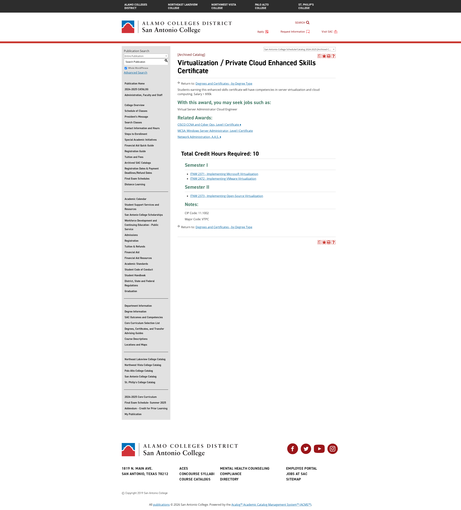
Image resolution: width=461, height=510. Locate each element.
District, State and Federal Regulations (140, 283)
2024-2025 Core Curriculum (141, 397)
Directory (229, 479)
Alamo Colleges (135, 6)
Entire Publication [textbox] (134, 56)
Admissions (131, 235)
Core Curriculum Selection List (142, 323)
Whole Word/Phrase (138, 68)
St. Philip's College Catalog (140, 382)
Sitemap (293, 479)
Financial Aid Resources (138, 258)
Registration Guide (135, 151)
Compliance (231, 473)
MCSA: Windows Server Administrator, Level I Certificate (215, 131)
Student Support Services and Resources (142, 207)
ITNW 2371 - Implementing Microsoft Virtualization (224, 174)
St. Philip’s (306, 6)
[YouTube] (319, 453)
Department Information (138, 306)
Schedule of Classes (136, 111)
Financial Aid (132, 252)
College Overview (134, 105)
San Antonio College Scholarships (144, 215)
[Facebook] (292, 453)
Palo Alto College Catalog (139, 371)
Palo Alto (262, 6)
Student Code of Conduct (139, 269)
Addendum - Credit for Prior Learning (146, 408)
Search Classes (133, 122)
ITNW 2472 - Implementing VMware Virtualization (223, 179)
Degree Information (135, 311)
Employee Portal (301, 468)
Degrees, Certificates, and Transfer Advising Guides (144, 331)
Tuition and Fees (134, 157)
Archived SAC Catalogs (138, 163)
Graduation (131, 291)
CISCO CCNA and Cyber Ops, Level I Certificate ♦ (209, 125)
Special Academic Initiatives (141, 140)
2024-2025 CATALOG (136, 89)
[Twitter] (306, 453)
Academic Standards (136, 264)
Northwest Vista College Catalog (143, 365)
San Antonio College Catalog (140, 376)
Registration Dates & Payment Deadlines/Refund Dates (142, 171)
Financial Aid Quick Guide (139, 145)
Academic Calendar (135, 199)
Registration (131, 241)
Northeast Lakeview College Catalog (145, 359)
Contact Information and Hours (142, 128)
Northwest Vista (223, 6)
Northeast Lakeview (183, 6)
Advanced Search (135, 73)
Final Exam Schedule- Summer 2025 (145, 402)
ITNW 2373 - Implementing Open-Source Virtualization (226, 196)
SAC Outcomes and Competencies (144, 317)
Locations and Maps (136, 344)
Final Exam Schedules (137, 178)
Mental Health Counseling (245, 468)
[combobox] (300, 49)
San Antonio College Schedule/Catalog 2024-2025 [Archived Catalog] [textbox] (299, 49)
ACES (183, 468)
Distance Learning (135, 184)
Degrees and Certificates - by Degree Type (224, 84)
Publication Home (135, 83)
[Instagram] (332, 453)
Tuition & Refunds (135, 246)
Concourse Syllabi (196, 473)
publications (161, 505)
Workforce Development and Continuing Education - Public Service (141, 225)
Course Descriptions (136, 339)
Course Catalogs (195, 479)
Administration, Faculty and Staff (143, 95)
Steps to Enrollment (136, 134)
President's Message (136, 116)
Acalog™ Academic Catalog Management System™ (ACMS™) (271, 505)
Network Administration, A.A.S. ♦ (199, 137)
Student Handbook (135, 275)
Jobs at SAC (296, 473)
